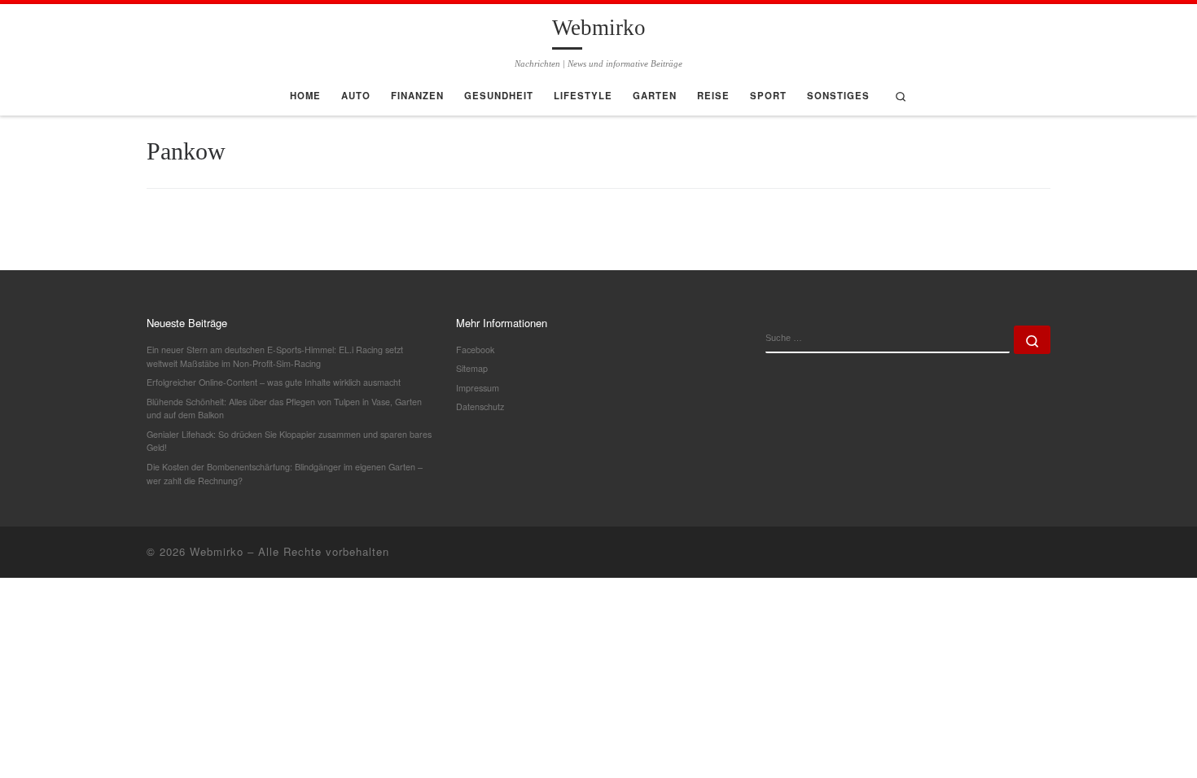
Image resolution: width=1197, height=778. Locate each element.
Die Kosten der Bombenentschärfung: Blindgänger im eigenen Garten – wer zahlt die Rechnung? (285, 474)
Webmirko (216, 551)
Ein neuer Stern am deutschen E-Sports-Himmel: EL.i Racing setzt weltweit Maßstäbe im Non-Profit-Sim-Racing (275, 356)
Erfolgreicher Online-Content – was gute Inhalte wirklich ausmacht (274, 382)
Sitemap (472, 368)
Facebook (475, 349)
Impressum (477, 388)
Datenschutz (480, 406)
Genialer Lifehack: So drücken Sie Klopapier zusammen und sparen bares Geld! (289, 441)
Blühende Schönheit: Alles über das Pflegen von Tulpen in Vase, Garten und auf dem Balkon (284, 409)
